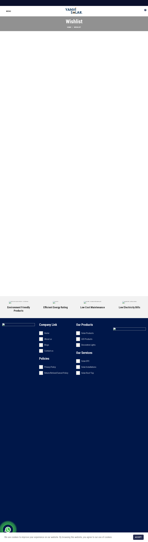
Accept (138, 537)
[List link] (55, 333)
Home (69, 27)
